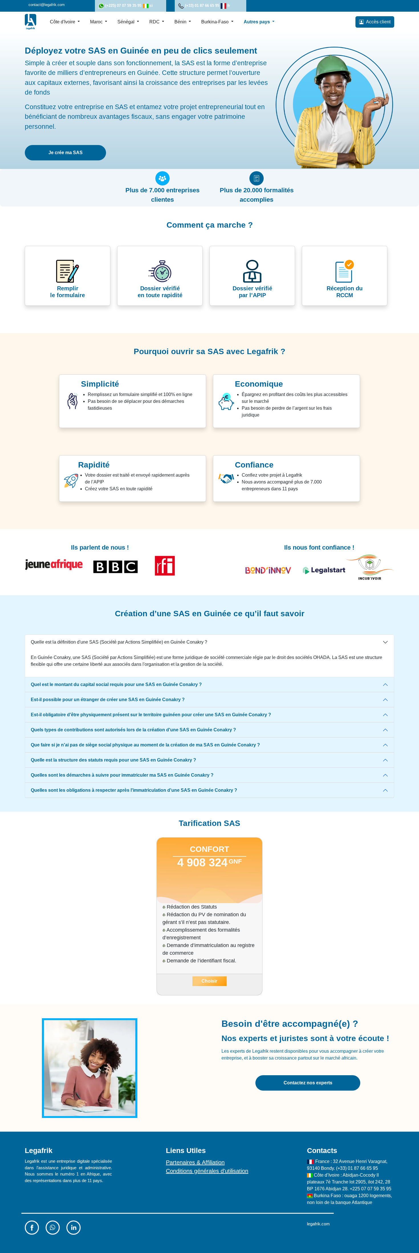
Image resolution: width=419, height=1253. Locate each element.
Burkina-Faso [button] (215, 21)
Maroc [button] (97, 21)
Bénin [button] (181, 21)
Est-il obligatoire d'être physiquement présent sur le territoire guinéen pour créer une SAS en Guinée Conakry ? (151, 714)
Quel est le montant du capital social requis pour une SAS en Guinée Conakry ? (116, 684)
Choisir (209, 981)
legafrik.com (318, 1223)
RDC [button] (155, 21)
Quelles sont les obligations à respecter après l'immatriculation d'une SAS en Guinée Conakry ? (134, 790)
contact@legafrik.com (47, 5)
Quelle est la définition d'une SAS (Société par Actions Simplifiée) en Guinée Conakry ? (119, 642)
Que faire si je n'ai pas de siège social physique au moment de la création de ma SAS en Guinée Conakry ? (145, 744)
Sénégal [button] (126, 21)
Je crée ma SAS (65, 152)
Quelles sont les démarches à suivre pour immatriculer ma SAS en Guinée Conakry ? (122, 775)
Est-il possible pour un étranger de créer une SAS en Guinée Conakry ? (108, 699)
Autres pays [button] (257, 21)
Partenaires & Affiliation (195, 1162)
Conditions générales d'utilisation (207, 1171)
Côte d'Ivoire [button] (63, 21)
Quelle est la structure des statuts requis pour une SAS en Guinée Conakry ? (113, 760)
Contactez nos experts (308, 1082)
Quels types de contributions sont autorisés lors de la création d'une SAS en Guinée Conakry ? (133, 729)
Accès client (377, 21)
